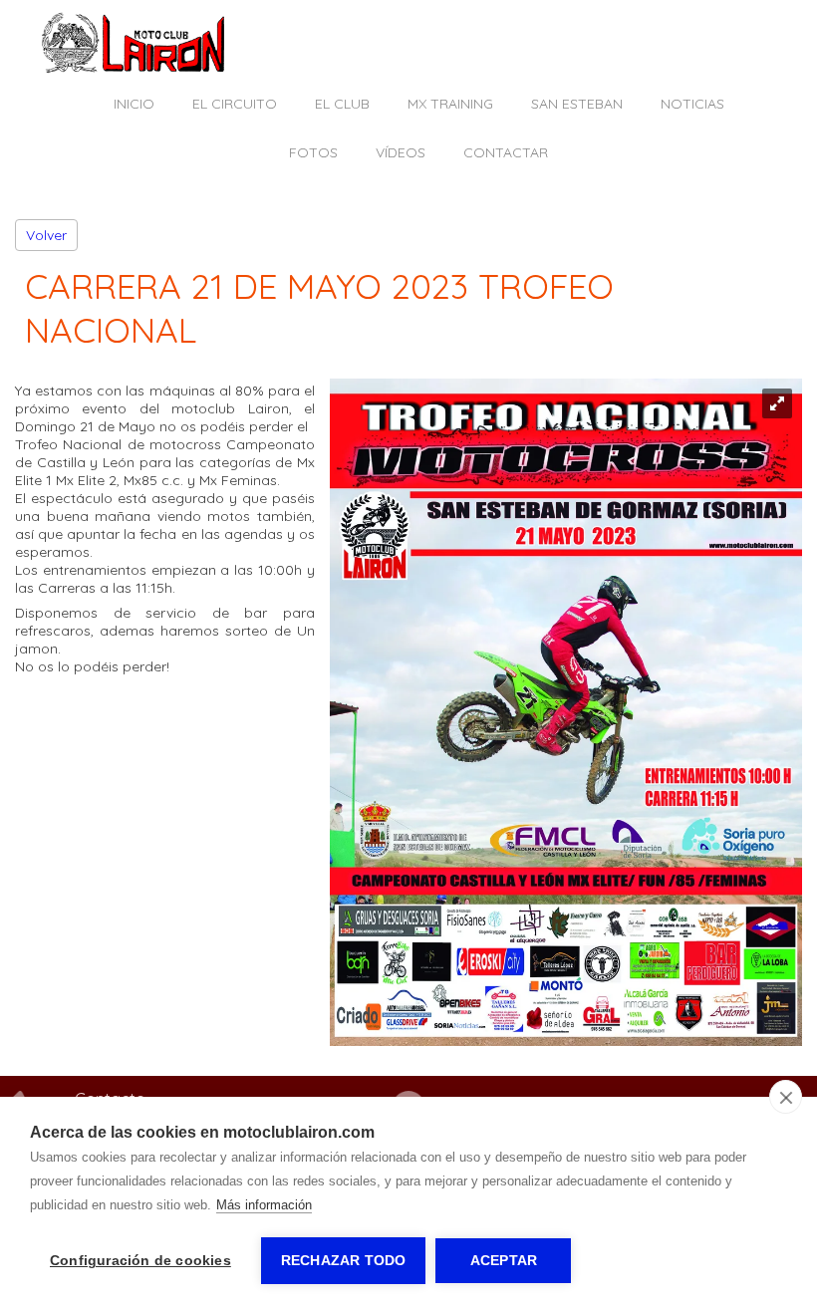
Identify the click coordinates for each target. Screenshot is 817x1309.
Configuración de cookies (140, 1260)
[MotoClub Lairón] (133, 69)
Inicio (134, 104)
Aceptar (503, 1260)
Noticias (692, 104)
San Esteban (577, 104)
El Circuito (234, 104)
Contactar (505, 152)
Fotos (313, 152)
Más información (264, 1204)
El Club (342, 104)
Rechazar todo (344, 1260)
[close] (785, 1097)
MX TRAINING (450, 104)
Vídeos (400, 152)
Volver (46, 235)
